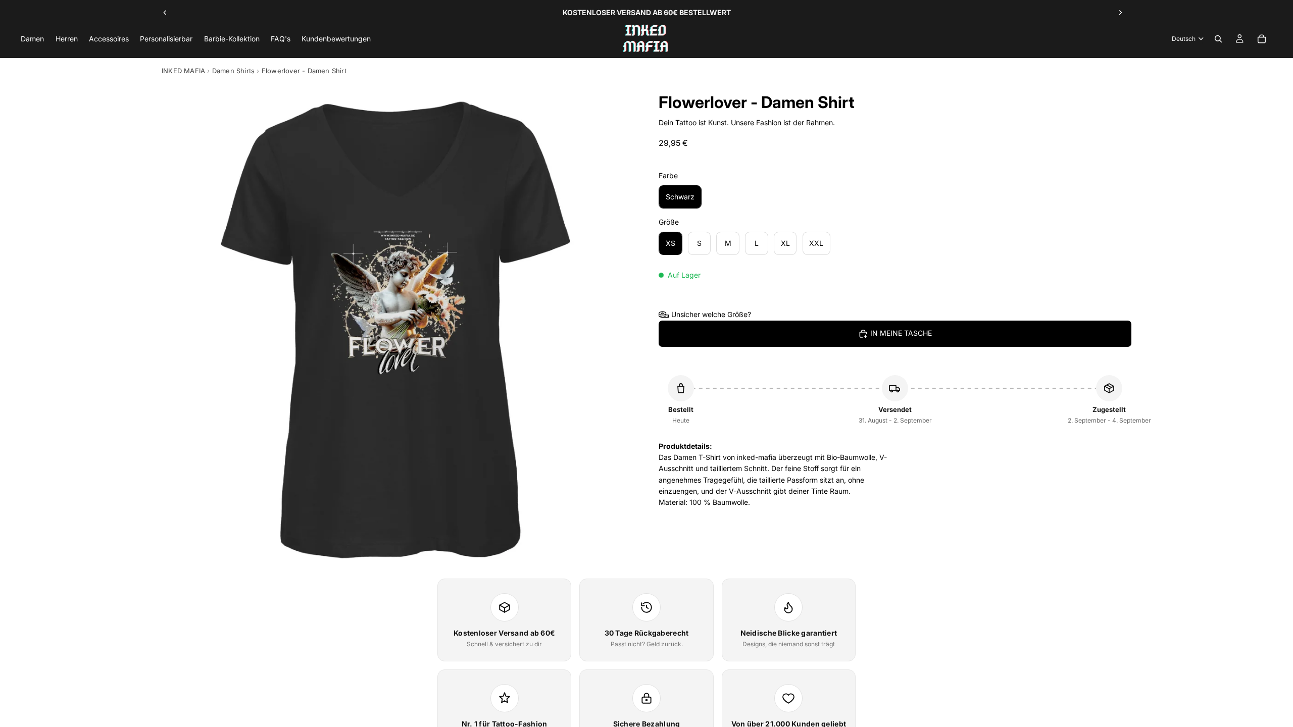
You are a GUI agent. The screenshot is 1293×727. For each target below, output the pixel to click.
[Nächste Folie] (1120, 13)
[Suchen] (1218, 39)
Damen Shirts (233, 71)
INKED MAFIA (183, 71)
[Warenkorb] (1262, 39)
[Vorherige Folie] (165, 13)
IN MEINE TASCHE (901, 333)
